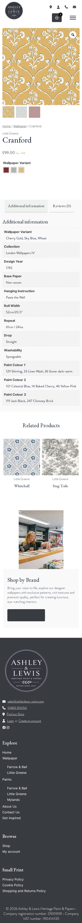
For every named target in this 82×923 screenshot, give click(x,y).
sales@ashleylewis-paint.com (26, 701)
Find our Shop (15, 714)
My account (11, 851)
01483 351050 (17, 708)
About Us (9, 806)
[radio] (6, 170)
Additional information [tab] (26, 205)
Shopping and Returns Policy (24, 891)
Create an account (30, 721)
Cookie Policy (12, 885)
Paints (7, 779)
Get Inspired (11, 818)
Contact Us (11, 812)
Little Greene (10, 133)
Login (10, 721)
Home (6, 126)
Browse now (26, 615)
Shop (6, 846)
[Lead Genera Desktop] (14, 11)
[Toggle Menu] (73, 17)
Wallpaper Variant (17, 163)
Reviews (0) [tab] (62, 205)
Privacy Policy (13, 879)
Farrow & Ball (17, 767)
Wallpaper (20, 126)
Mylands (13, 800)
